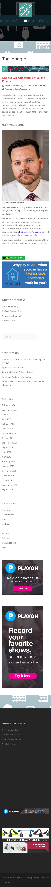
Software (6, 538)
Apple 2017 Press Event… (14, 367)
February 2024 (8, 405)
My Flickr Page (8, 320)
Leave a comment (38, 86)
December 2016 (9, 433)
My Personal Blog (10, 306)
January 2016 (8, 466)
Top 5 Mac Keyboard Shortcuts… (17, 376)
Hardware (15, 89)
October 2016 (8, 438)
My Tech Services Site (11, 311)
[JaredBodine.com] (25, 9)
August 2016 (7, 447)
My (36, 231)
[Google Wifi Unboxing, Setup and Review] (25, 68)
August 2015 (7, 489)
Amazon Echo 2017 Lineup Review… (18, 372)
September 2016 (9, 442)
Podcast (6, 524)
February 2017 (8, 424)
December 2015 (9, 470)
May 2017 (6, 414)
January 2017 (8, 428)
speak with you (40, 243)
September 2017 (9, 409)
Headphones (8, 514)
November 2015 (9, 475)
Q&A (4, 528)
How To (5, 519)
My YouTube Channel (11, 315)
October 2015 (8, 480)
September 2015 (9, 485)
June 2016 (6, 452)
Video (28, 89)
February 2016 (8, 461)
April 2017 (6, 419)
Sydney (43, 877)
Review (22, 89)
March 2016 (7, 456)
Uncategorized (9, 542)
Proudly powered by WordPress (16, 877)
